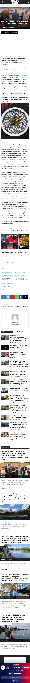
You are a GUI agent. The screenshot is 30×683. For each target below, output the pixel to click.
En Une (3, 339)
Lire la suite (4, 488)
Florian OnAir (24, 75)
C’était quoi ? (26, 667)
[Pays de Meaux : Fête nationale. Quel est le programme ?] (5, 347)
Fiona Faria (3, 518)
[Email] (25, 297)
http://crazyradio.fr (15, 324)
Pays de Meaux (8, 5)
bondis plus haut (9, 210)
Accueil (2, 5)
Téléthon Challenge (10, 70)
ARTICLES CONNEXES (7, 331)
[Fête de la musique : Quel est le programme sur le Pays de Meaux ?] (5, 390)
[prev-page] (2, 443)
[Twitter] (8, 297)
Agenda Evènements (4, 392)
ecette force (20, 208)
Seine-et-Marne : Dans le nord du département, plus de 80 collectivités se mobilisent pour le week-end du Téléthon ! (7, 273)
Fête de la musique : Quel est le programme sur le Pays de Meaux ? (18, 390)
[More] (20, 32)
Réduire (15, 680)
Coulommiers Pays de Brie (6, 623)
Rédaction (5, 27)
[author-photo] (15, 320)
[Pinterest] (12, 297)
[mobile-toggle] (2, 2)
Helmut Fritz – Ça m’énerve (22, 306)
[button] (28, 2)
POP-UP (10, 673)
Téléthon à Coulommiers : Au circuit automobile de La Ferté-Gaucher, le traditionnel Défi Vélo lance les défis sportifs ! (21, 273)
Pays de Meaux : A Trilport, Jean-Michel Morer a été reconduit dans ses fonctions (18, 417)
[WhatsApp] (17, 297)
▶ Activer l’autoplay (15, 677)
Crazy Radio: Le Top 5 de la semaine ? (7, 307)
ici (24, 198)
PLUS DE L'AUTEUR (18, 331)
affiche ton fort (23, 210)
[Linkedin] (21, 297)
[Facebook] (3, 297)
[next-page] (5, 443)
